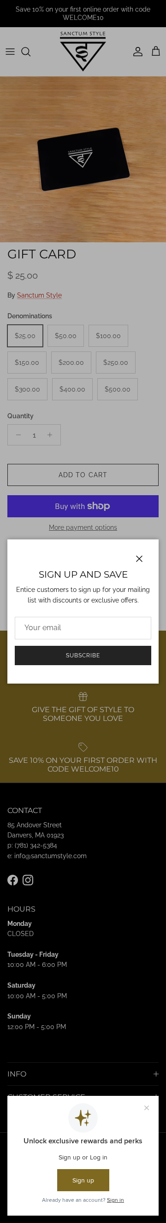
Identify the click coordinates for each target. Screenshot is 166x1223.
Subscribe (83, 655)
